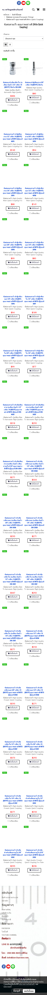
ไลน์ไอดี (5, 932)
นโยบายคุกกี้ (8, 986)
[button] (32, 9)
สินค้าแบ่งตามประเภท (10, 897)
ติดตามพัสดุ (6, 910)
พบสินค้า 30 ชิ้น (9, 51)
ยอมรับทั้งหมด (29, 991)
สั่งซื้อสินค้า (13, 100)
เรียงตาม (7, 34)
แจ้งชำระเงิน (6, 913)
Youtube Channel (9, 935)
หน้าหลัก (5, 901)
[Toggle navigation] (44, 9)
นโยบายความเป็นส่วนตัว (27, 984)
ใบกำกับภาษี (6, 920)
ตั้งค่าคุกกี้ (16, 991)
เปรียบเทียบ (14, 105)
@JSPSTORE (16, 944)
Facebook (6, 928)
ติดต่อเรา (5, 916)
